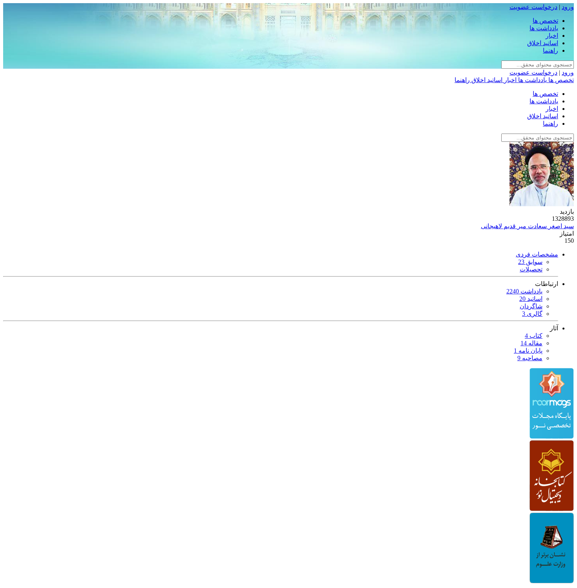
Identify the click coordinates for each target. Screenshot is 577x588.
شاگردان (531, 306)
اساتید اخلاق (542, 43)
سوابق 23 (530, 261)
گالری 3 (532, 313)
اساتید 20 (530, 298)
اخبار (552, 35)
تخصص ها (545, 20)
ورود (568, 7)
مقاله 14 (531, 343)
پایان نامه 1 (528, 350)
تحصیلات (531, 269)
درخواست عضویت (533, 7)
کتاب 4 (533, 335)
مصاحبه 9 (529, 358)
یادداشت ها (544, 28)
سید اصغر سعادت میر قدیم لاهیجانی (527, 226)
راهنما (550, 50)
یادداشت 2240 (524, 291)
